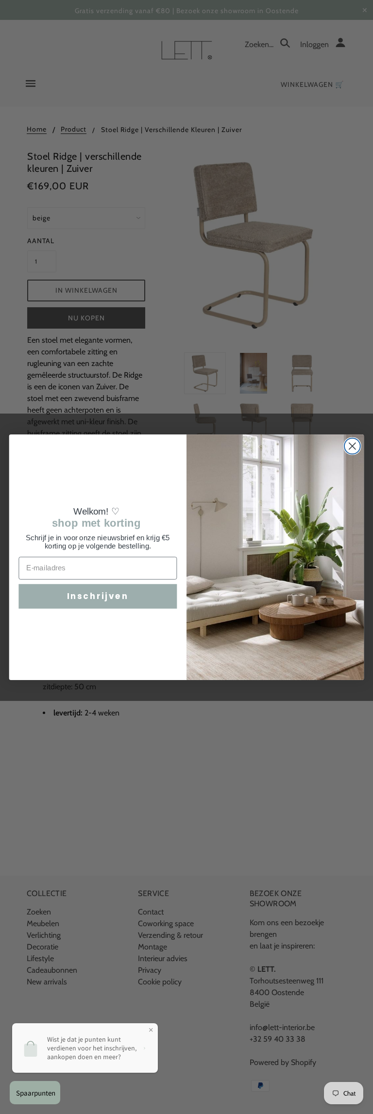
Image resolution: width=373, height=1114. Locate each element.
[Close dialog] (352, 446)
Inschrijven (98, 595)
